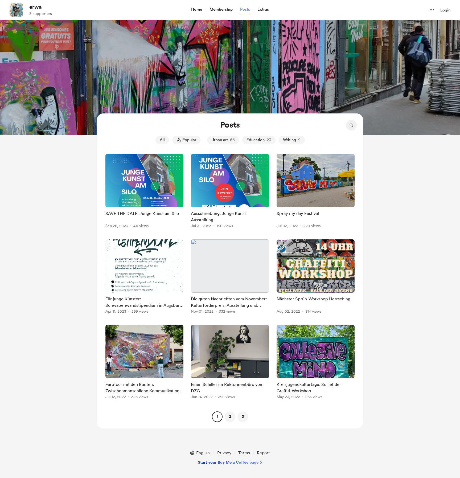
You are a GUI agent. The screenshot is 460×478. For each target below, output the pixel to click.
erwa (35, 7)
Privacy (224, 452)
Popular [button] (189, 139)
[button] (196, 9)
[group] (144, 192)
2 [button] (230, 416)
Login (445, 10)
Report (263, 452)
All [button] (162, 139)
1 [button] (217, 416)
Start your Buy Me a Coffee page (228, 462)
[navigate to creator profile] (16, 10)
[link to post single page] (144, 192)
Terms (244, 452)
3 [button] (243, 416)
